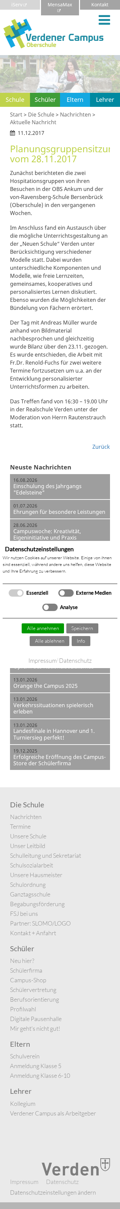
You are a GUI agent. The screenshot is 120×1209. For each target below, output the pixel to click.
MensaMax (60, 4)
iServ (16, 4)
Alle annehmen (43, 628)
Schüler (45, 99)
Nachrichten (75, 114)
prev (6, 72)
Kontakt (99, 4)
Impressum (42, 660)
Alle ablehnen (49, 641)
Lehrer (105, 99)
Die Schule (41, 114)
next (113, 72)
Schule (15, 99)
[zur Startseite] (53, 33)
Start (16, 114)
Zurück (101, 446)
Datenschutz (75, 660)
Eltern (75, 99)
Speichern (82, 628)
